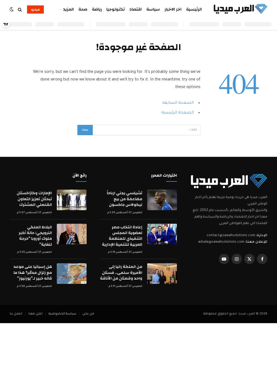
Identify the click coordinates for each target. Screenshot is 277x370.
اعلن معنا (35, 314)
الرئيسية (194, 9)
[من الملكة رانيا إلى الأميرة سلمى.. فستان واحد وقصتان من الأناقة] (162, 273)
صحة (82, 9)
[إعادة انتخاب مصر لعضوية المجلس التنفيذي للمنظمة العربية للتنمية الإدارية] (162, 234)
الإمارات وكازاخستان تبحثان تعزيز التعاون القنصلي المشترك (34, 198)
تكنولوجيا (115, 9)
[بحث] (20, 10)
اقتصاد (135, 9)
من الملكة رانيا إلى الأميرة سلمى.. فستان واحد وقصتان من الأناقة (121, 272)
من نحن (88, 314)
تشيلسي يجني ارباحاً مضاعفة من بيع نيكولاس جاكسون (124, 198)
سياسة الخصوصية (62, 314)
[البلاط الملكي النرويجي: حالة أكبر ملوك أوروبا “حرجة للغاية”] (72, 234)
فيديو (35, 9)
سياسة (153, 9)
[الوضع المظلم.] (12, 9)
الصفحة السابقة (178, 103)
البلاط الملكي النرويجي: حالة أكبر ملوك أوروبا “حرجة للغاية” (35, 236)
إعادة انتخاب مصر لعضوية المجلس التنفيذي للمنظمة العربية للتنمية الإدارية (122, 236)
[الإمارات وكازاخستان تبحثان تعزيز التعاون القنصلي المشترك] (72, 200)
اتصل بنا (16, 314)
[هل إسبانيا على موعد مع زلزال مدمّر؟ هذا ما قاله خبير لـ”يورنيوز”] (72, 273)
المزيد (68, 9)
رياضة (97, 9)
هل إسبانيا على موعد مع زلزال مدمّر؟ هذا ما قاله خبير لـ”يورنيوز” (33, 272)
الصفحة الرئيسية (177, 113)
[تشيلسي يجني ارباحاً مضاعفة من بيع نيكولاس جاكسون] (162, 200)
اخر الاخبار (173, 9)
